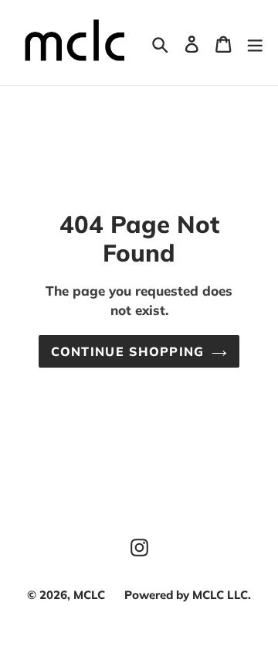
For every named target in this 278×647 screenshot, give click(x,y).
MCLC (89, 594)
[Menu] (255, 42)
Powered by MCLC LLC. (187, 594)
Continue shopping (128, 351)
